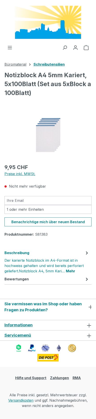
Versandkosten (20, 400)
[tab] (46, 262)
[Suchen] (64, 47)
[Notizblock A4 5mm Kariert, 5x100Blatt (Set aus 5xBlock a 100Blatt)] (48, 134)
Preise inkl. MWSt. (19, 174)
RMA (77, 378)
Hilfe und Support (30, 378)
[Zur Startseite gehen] (48, 22)
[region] (48, 135)
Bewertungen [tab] (16, 279)
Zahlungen (59, 378)
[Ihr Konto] (75, 47)
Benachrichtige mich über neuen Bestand (48, 222)
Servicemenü (17, 335)
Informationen (18, 325)
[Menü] (9, 47)
